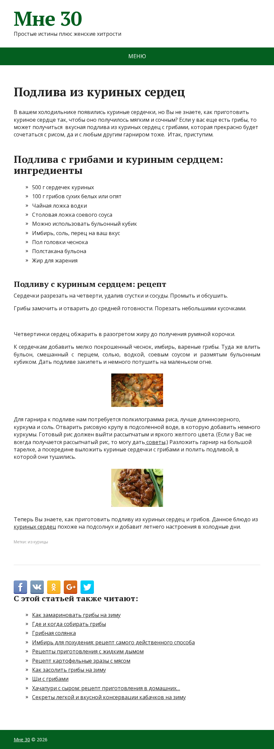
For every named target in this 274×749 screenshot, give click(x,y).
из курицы (38, 542)
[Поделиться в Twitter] (87, 587)
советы (155, 442)
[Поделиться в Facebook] (20, 587)
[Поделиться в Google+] (70, 587)
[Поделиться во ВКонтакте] (37, 587)
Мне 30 (48, 18)
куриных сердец (35, 526)
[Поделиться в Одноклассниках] (53, 587)
